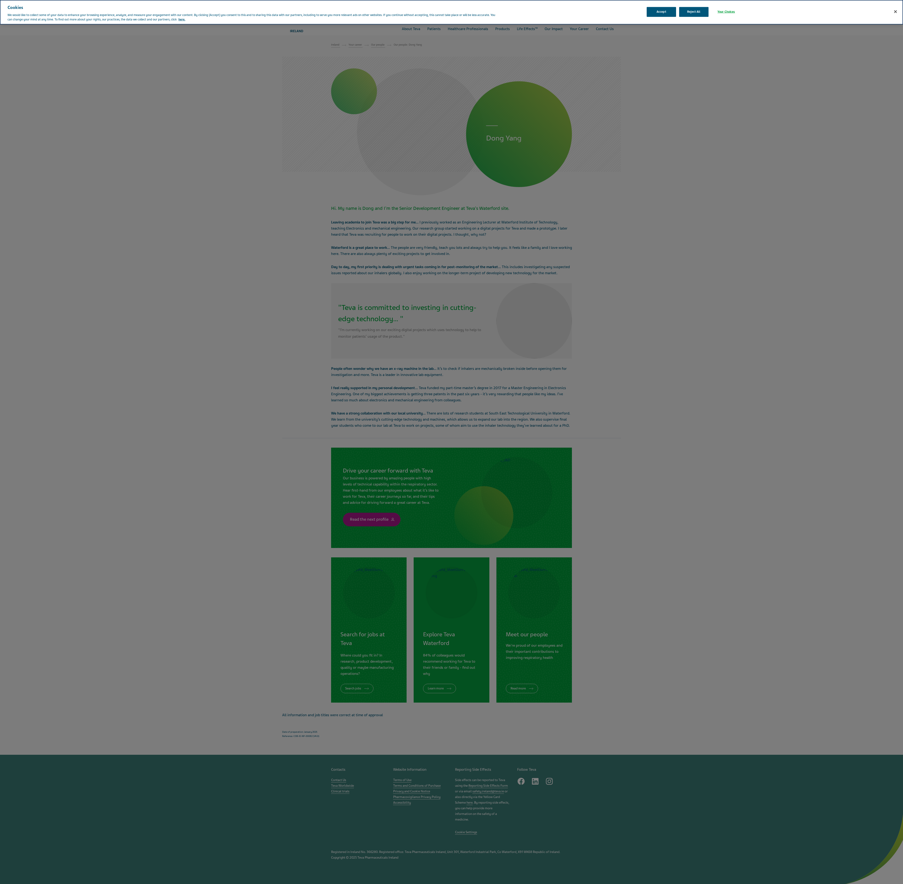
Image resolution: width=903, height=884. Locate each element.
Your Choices (726, 12)
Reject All (693, 12)
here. (181, 19)
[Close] (895, 11)
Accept (661, 12)
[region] (451, 12)
